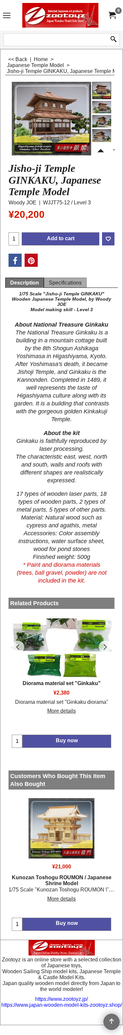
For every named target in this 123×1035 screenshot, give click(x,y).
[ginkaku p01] (101, 107)
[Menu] (6, 16)
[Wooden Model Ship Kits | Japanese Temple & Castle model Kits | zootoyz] (60, 15)
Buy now (67, 923)
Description (24, 283)
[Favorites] (108, 239)
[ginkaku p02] (101, 121)
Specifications (65, 283)
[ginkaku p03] (101, 135)
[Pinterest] (31, 260)
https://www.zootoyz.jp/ (61, 999)
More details (61, 711)
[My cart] (112, 15)
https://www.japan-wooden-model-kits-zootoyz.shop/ (61, 1005)
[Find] (113, 39)
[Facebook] (15, 260)
